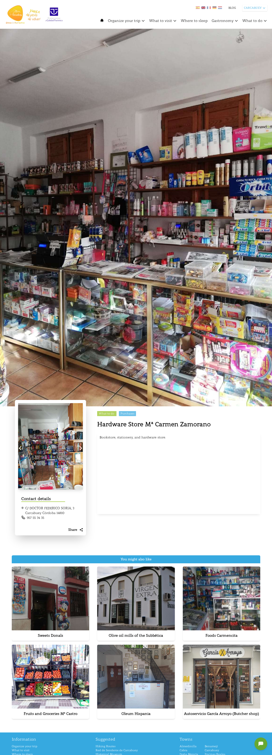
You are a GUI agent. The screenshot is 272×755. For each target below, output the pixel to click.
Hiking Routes (105, 746)
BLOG (232, 8)
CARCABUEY (253, 8)
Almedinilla (188, 746)
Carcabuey (212, 750)
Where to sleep (194, 21)
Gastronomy (223, 21)
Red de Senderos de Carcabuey (117, 750)
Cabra (183, 750)
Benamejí (211, 746)
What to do (252, 21)
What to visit (160, 21)
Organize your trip (124, 21)
